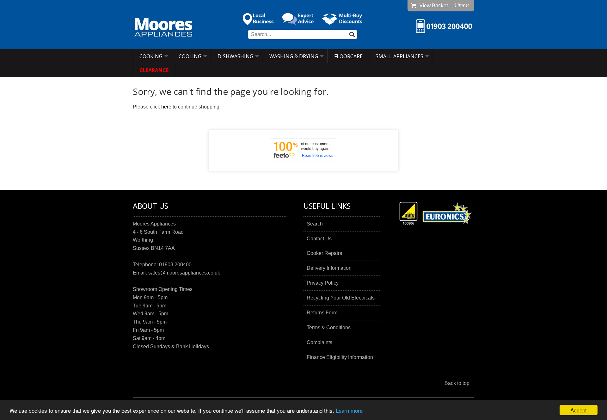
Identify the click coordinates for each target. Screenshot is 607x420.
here (166, 106)
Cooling (190, 56)
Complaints (319, 342)
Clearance (154, 70)
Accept (578, 410)
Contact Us (319, 238)
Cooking (150, 56)
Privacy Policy (323, 283)
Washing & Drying (293, 56)
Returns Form (322, 312)
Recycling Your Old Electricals (341, 297)
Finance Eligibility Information (340, 357)
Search (315, 223)
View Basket (444, 5)
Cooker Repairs (324, 253)
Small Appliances (399, 56)
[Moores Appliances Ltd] (163, 28)
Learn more (349, 410)
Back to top (457, 383)
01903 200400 (175, 264)
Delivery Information (329, 268)
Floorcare (348, 56)
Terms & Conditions (329, 327)
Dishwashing (235, 56)
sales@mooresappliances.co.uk (184, 272)
